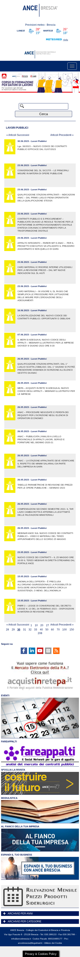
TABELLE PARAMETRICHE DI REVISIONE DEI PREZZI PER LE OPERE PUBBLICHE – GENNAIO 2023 (45, 486)
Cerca (43, 114)
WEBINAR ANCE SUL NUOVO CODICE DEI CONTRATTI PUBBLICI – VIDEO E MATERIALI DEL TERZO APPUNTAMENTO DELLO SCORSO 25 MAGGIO (45, 536)
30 (18, 629)
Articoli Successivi (17, 135)
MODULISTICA (9, 798)
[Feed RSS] (56, 651)
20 (41, 625)
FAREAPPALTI (9, 741)
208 (40, 633)
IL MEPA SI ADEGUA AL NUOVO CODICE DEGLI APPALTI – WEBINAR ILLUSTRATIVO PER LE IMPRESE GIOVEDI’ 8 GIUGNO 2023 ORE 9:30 (45, 343)
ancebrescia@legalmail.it (30, 943)
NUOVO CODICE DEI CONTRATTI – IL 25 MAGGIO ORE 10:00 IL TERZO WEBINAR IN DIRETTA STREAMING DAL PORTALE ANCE (46, 560)
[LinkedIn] (32, 651)
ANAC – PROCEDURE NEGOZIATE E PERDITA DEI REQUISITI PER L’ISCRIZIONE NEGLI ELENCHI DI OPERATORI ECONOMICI (43, 415)
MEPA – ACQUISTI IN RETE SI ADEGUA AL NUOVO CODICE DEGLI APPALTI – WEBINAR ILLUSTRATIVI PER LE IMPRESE (46, 391)
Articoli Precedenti (62, 135)
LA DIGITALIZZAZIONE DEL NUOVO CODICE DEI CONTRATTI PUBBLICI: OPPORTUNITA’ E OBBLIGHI (43, 317)
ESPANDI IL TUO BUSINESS (16, 854)
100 (64, 629)
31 (24, 629)
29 (13, 629)
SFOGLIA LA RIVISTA (13, 769)
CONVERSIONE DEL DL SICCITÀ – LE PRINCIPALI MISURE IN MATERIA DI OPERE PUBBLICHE (43, 172)
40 (41, 629)
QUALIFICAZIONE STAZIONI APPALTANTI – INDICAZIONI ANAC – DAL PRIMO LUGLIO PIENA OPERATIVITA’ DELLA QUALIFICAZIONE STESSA (46, 197)
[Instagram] (48, 651)
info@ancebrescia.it (21, 939)
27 (47, 625)
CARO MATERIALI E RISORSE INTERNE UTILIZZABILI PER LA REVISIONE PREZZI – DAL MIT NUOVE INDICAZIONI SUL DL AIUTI (44, 270)
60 (52, 629)
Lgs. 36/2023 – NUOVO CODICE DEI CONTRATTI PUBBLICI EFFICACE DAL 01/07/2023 (42, 147)
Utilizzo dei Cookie (53, 943)
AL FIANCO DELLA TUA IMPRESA (20, 826)
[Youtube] (40, 651)
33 (35, 629)
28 (7, 629)
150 (72, 629)
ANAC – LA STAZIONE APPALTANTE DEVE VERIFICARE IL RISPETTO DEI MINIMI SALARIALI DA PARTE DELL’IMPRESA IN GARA (45, 463)
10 (36, 625)
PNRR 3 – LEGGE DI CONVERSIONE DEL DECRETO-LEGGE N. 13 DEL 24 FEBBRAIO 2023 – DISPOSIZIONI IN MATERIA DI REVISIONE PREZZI (45, 609)
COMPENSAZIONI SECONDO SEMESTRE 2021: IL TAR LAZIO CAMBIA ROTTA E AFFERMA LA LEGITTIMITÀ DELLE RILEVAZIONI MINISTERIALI (45, 512)
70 (58, 629)
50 (46, 629)
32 (30, 629)
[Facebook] (24, 651)
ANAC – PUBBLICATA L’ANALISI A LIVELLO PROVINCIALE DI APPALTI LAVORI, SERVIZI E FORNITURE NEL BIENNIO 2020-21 (41, 439)
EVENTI (5, 695)
